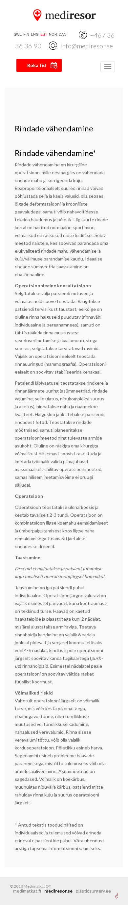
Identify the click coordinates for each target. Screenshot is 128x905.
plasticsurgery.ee (93, 891)
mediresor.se (58, 891)
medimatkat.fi (27, 891)
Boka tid (36, 65)
